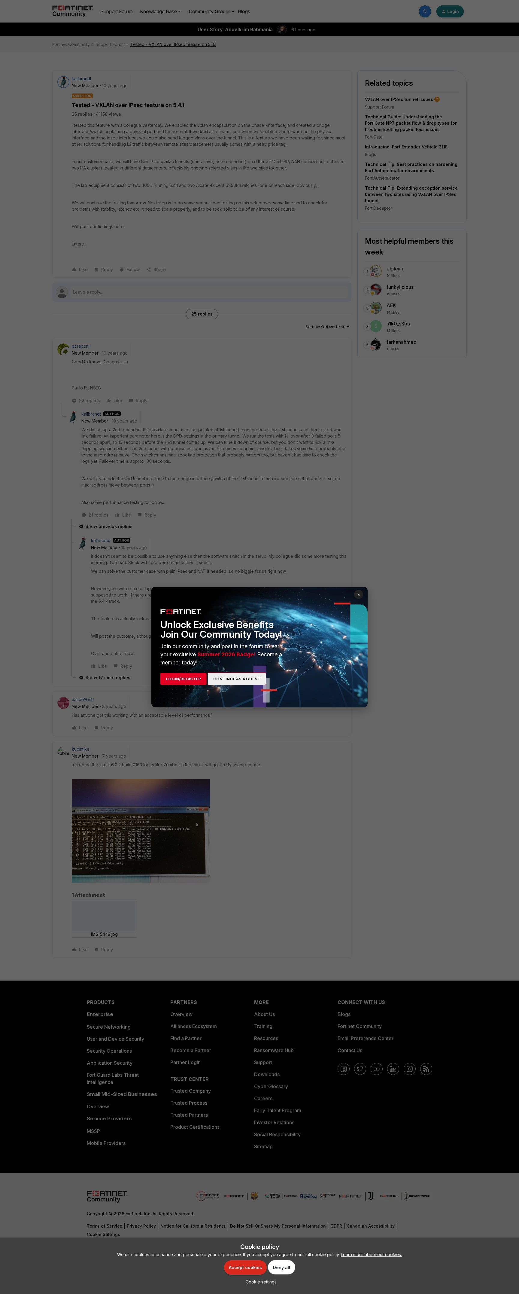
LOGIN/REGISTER (183, 678)
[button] (260, 1281)
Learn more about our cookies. (371, 1254)
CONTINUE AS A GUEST (236, 678)
